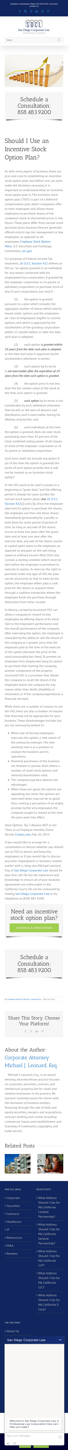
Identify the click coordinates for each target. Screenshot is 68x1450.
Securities (13, 1206)
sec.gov (27, 251)
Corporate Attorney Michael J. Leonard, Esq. (24, 999)
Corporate (13, 1198)
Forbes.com (23, 834)
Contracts (13, 1214)
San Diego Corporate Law (31, 870)
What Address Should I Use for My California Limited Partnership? (49, 1207)
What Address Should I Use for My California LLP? (49, 1258)
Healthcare (14, 1222)
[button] (7, 1163)
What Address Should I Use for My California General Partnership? (49, 1234)
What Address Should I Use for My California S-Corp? (49, 1302)
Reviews (12, 1254)
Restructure (14, 1238)
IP (8, 1230)
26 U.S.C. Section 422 (33, 263)
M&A (10, 1246)
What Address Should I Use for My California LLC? (49, 1280)
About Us (13, 1331)
